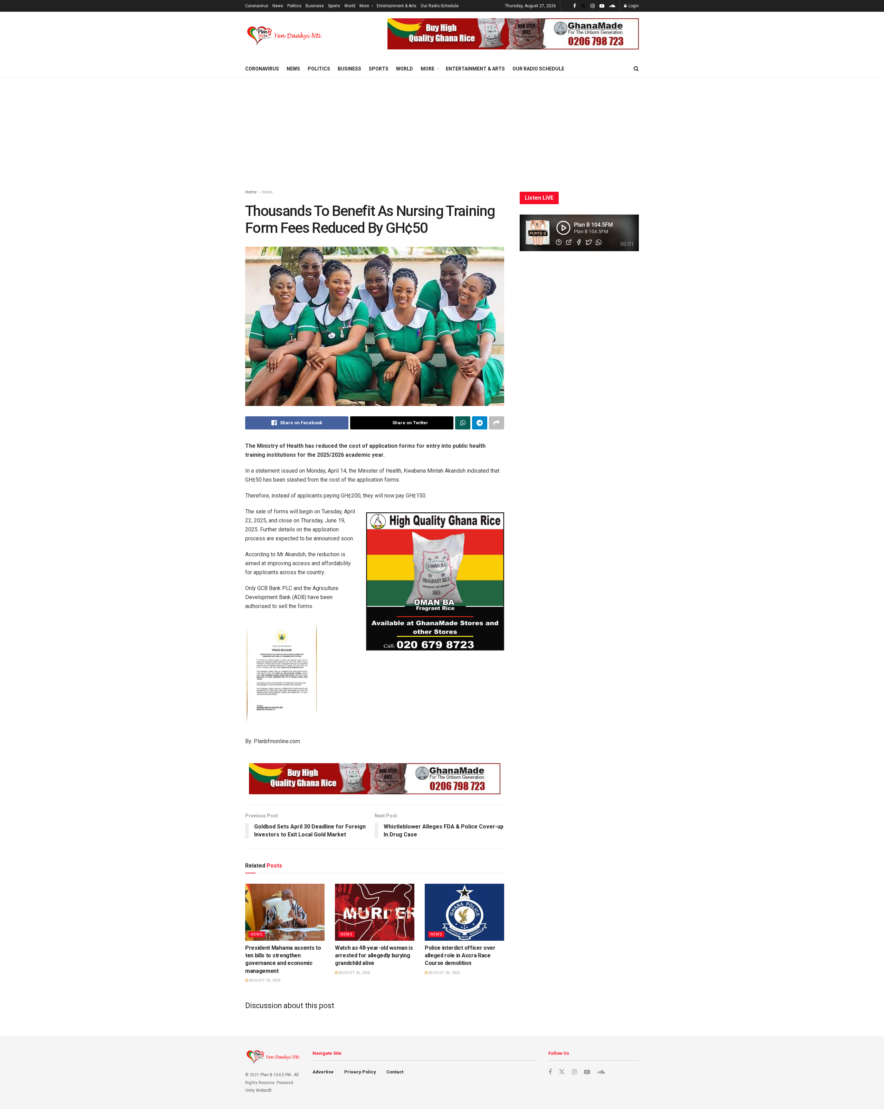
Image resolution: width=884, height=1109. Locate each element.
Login (633, 5)
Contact (394, 1071)
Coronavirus (256, 5)
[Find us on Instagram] (592, 6)
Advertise (323, 1071)
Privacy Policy (360, 1071)
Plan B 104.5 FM (275, 1074)
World (349, 5)
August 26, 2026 (264, 980)
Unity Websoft (258, 1090)
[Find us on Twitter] (583, 6)
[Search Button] (636, 68)
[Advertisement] (442, 129)
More (364, 5)
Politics (294, 5)
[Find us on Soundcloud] (612, 6)
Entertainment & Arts (396, 5)
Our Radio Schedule (440, 5)
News (277, 5)
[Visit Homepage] (285, 36)
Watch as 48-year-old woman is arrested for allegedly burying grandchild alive (374, 956)
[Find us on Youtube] (601, 6)
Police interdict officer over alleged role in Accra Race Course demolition (460, 956)
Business (315, 5)
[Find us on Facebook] (574, 6)
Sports (334, 5)
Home (251, 192)
